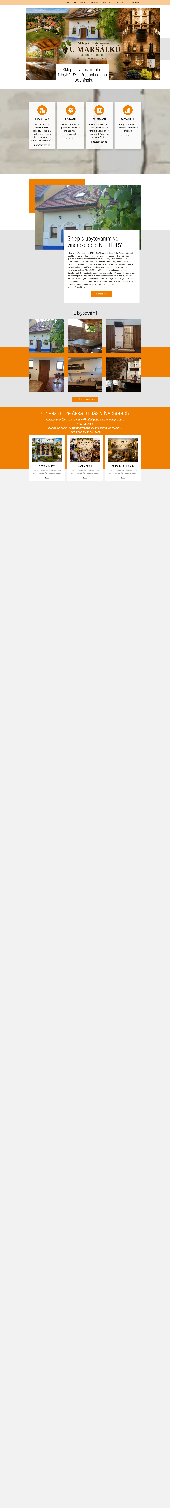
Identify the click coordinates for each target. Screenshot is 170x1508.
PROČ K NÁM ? (79, 3)
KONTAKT (135, 3)
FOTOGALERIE (121, 3)
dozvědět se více (42, 145)
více (47, 477)
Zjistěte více (101, 294)
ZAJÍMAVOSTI (107, 3)
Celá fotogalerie (85, 399)
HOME (67, 3)
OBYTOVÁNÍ (93, 3)
